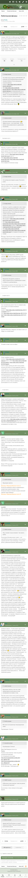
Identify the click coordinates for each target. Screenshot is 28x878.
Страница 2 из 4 (14, 26)
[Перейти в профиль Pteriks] (2, 69)
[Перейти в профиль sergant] (2, 171)
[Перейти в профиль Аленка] (2, 551)
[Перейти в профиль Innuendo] (2, 716)
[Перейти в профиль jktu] (2, 624)
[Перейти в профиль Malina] (2, 798)
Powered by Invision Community (14, 871)
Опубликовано (12, 33)
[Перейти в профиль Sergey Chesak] (2, 432)
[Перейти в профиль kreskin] (2, 32)
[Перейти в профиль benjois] (2, 113)
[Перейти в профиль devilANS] (2, 474)
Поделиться (7, 847)
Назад (5, 26)
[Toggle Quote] (3, 74)
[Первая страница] (2, 27)
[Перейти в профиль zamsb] (2, 394)
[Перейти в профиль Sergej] (2, 143)
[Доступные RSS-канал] (25, 866)
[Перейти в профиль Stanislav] (2, 250)
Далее (22, 26)
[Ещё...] (25, 33)
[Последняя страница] (26, 27)
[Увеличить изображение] (18, 104)
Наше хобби (12, 21)
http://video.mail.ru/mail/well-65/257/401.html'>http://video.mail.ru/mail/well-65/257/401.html (14, 230)
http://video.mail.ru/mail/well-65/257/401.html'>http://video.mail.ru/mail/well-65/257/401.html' (14, 223)
